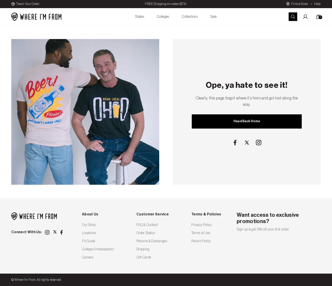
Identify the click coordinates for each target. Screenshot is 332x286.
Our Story (89, 225)
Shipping (143, 249)
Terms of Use (200, 233)
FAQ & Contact (147, 225)
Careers (87, 257)
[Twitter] (247, 142)
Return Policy (201, 241)
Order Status (145, 233)
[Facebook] (235, 142)
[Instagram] (258, 142)
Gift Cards (143, 257)
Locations (89, 233)
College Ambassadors (98, 249)
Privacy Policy (201, 225)
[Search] (293, 16)
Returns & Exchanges (151, 241)
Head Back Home (247, 121)
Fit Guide (88, 241)
